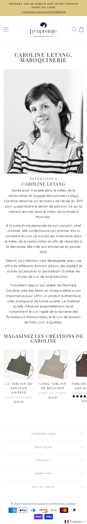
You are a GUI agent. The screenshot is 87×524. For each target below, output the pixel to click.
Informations (43, 433)
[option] (43, 8)
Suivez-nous (43, 486)
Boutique (43, 447)
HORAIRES (43, 473)
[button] (75, 521)
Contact (43, 460)
